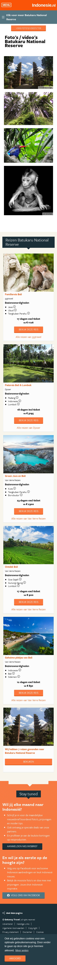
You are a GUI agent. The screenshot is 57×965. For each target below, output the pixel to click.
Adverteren (7, 924)
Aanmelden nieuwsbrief (22, 846)
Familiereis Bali (13, 294)
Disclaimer (27, 932)
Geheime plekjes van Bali (18, 657)
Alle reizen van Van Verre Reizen (28, 518)
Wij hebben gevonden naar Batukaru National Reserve (24, 751)
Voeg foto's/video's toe (28, 28)
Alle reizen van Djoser (28, 427)
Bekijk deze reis (28, 329)
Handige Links (23, 924)
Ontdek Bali (11, 567)
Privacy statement (10, 932)
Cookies (40, 932)
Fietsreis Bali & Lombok (18, 385)
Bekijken (28, 761)
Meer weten (21, 950)
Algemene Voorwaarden (13, 928)
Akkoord (15, 958)
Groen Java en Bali (15, 476)
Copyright (32, 928)
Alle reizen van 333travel (28, 336)
